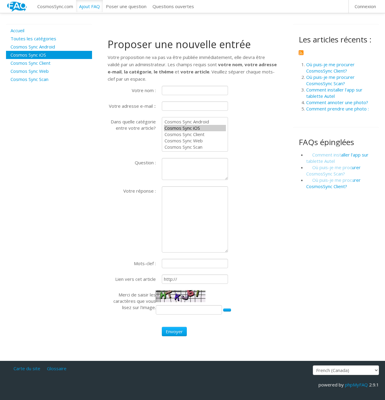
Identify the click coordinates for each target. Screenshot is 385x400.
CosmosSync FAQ (17, 6)
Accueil (17, 30)
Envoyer (174, 331)
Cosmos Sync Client (31, 63)
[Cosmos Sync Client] (195, 134)
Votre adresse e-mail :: (132, 106)
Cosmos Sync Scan (29, 79)
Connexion (365, 6)
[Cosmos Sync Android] (195, 122)
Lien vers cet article (135, 279)
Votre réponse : (139, 191)
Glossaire (56, 368)
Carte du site (27, 368)
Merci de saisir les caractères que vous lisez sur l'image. (134, 301)
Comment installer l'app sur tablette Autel (334, 93)
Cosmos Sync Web (30, 71)
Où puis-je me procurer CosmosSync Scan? (330, 80)
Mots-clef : (145, 263)
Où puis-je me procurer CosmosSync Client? (330, 67)
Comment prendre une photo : (337, 109)
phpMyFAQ (356, 385)
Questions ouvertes (173, 6)
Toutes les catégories (33, 39)
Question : (145, 163)
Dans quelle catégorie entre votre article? (133, 125)
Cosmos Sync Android (33, 47)
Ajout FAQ (89, 6)
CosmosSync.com (55, 6)
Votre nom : (144, 90)
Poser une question (126, 6)
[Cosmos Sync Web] (195, 141)
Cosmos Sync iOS (28, 55)
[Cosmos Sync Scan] (195, 147)
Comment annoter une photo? (337, 102)
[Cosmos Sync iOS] (195, 128)
